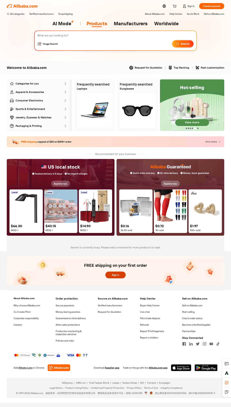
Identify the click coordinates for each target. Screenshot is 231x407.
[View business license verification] (146, 393)
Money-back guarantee (68, 311)
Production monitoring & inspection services (69, 333)
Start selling (188, 311)
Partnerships (188, 331)
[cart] (175, 6)
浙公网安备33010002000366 (171, 393)
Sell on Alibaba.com (192, 305)
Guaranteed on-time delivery (71, 318)
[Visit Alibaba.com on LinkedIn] (191, 344)
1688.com (81, 382)
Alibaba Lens (25, 367)
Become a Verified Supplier (196, 324)
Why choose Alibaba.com (27, 305)
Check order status (192, 318)
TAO (142, 382)
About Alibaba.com (24, 298)
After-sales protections (68, 324)
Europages (164, 382)
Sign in (115, 275)
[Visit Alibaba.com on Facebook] (184, 344)
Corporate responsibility (26, 318)
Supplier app (112, 367)
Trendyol (151, 382)
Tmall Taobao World (99, 382)
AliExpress (67, 382)
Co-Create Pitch (22, 311)
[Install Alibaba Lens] (226, 382)
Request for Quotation (109, 311)
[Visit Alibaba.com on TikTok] (218, 344)
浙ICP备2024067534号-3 (202, 393)
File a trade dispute (150, 318)
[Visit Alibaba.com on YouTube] (211, 344)
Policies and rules (65, 340)
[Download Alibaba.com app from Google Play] (206, 367)
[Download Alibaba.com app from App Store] (181, 367)
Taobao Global (129, 382)
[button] (47, 44)
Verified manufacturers (110, 305)
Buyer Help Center (150, 305)
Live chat (145, 311)
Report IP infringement (152, 331)
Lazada (115, 382)
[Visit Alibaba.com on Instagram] (204, 344)
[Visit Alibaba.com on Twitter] (198, 344)
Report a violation (149, 337)
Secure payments (65, 305)
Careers (18, 324)
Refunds (144, 324)
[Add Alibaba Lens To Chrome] (59, 367)
